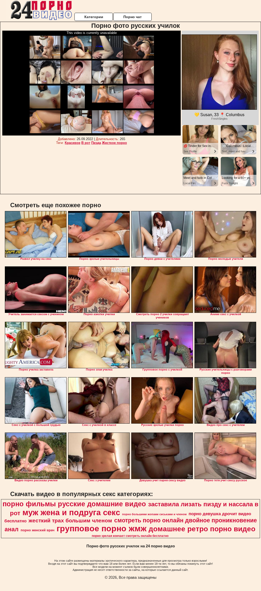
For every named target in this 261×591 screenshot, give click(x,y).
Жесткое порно (114, 143)
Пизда (96, 143)
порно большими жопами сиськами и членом (154, 514)
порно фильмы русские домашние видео (74, 504)
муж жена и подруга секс (71, 512)
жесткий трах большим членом (70, 521)
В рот (85, 143)
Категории (93, 17)
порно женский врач (38, 530)
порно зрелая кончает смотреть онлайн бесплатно (130, 536)
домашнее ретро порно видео (202, 529)
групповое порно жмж (102, 528)
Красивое (72, 143)
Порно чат (132, 17)
